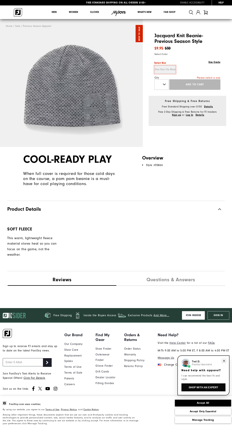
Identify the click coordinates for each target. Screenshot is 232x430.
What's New (145, 12)
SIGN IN (218, 315)
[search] (191, 12)
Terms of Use (52, 409)
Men (54, 12)
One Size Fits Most (165, 69)
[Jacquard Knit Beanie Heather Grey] (71, 83)
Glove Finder (104, 365)
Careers (69, 384)
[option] (71, 83)
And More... (161, 315)
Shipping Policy (134, 360)
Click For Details (34, 378)
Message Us (166, 357)
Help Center (177, 343)
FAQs (211, 343)
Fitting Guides (105, 383)
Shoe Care (71, 349)
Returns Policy (133, 366)
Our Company (73, 344)
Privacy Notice (69, 409)
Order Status (132, 348)
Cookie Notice (91, 409)
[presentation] (170, 280)
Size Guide (214, 62)
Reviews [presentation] (62, 279)
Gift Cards (102, 371)
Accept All (203, 402)
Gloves (94, 12)
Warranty (130, 354)
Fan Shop (169, 12)
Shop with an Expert (203, 387)
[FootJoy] (18, 12)
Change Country (174, 364)
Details (208, 106)
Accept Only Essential (203, 411)
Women (73, 12)
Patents (69, 378)
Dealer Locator (105, 377)
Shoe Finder (103, 348)
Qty (156, 77)
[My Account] (198, 12)
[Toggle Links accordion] (77, 335)
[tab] (205, 12)
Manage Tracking (203, 419)
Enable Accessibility (192, 2)
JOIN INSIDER (193, 315)
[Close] (224, 360)
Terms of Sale (73, 372)
